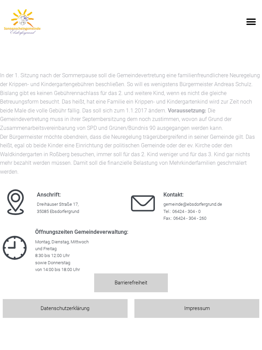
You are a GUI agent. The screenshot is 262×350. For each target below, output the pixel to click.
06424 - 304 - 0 (186, 211)
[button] (251, 22)
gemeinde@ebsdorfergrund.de (192, 204)
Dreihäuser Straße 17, (57, 204)
